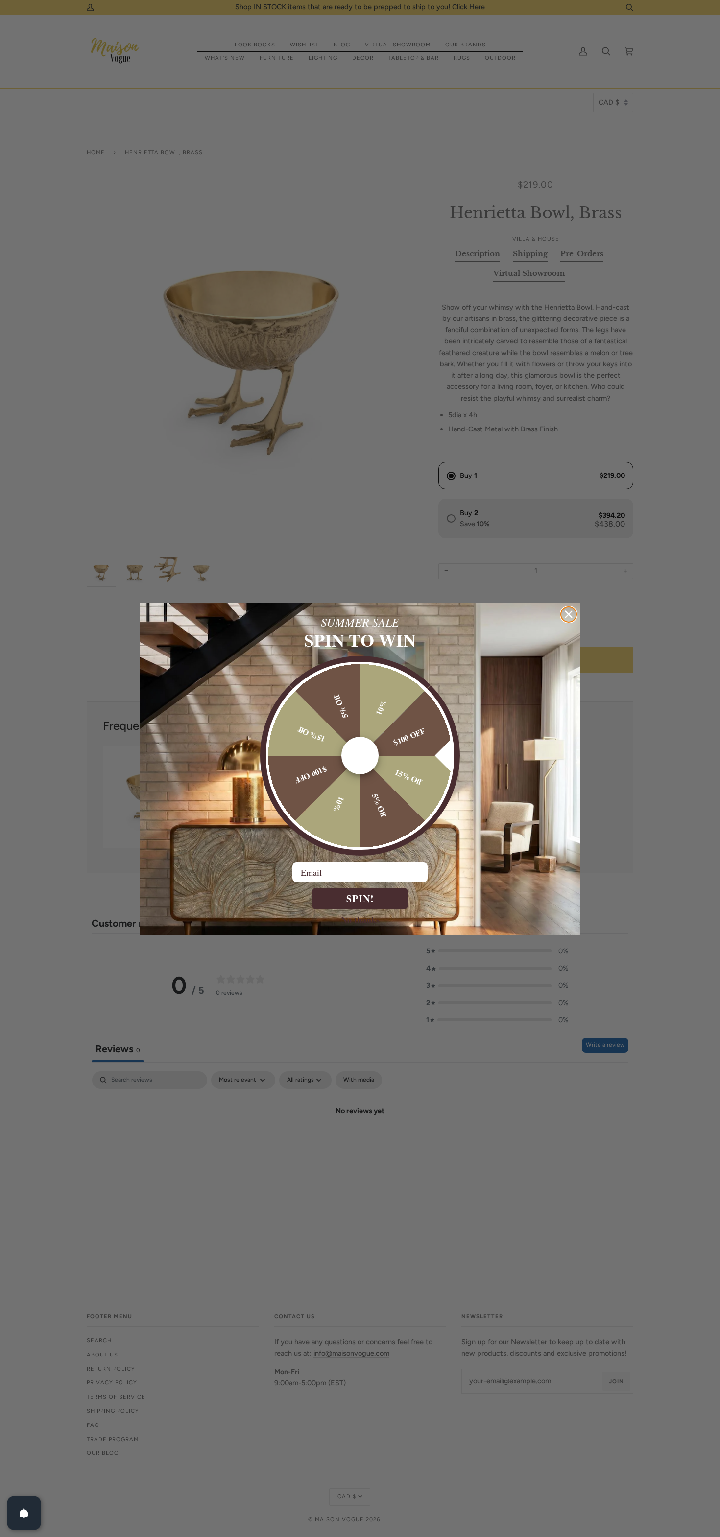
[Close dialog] (568, 614)
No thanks (360, 919)
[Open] (24, 1513)
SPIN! (360, 898)
